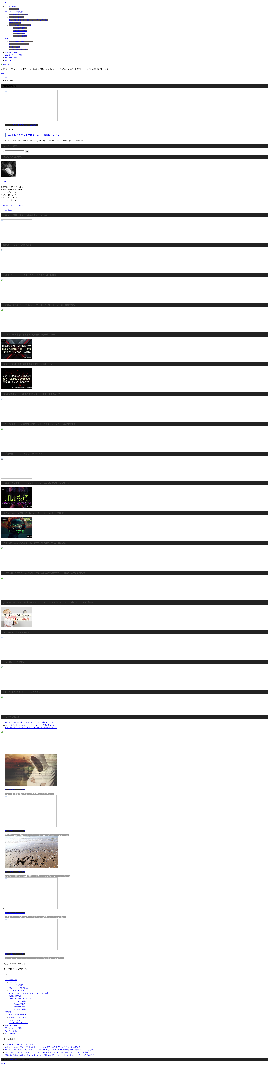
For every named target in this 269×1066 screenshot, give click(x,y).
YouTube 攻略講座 (20, 31)
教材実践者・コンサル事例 (15, 789)
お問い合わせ (10, 60)
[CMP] (16, 329)
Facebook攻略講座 (20, 36)
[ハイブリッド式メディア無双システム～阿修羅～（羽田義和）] (16, 389)
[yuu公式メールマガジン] (16, 686)
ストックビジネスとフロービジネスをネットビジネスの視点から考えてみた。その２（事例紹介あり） (43, 1047)
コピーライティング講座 (18, 14)
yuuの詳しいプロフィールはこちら (16, 206)
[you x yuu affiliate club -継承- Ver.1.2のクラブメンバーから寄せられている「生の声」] (16, 627)
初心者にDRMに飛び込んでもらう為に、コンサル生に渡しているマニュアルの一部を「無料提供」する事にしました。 (50, 1050)
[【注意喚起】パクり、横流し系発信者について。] (16, 478)
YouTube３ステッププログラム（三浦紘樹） (21, 125)
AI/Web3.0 (8, 39)
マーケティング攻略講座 (14, 12)
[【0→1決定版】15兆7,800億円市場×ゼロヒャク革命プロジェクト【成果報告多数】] (16, 448)
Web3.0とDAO (14, 47)
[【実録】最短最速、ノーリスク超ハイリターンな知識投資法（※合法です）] (16, 508)
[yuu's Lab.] (5, 65)
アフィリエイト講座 (16, 17)
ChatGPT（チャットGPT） (19, 44)
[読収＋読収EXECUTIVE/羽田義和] (16, 359)
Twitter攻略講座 (19, 33)
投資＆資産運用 (11, 52)
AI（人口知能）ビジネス (18, 49)
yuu (4, 181)
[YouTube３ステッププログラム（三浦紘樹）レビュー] (31, 120)
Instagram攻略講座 (20, 28)
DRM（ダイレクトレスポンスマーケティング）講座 (28, 20)
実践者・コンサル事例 (13, 55)
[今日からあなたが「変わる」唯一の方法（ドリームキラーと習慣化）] (16, 537)
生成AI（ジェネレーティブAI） (21, 41)
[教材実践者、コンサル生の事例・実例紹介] (16, 269)
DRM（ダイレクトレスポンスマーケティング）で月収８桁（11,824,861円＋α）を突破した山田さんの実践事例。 (47, 1052)
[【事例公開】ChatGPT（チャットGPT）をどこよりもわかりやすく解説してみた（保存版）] (16, 597)
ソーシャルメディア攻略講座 (20, 25)
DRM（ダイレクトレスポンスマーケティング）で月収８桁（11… (29, 725)
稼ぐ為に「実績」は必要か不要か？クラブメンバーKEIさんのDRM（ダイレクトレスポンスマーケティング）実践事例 (49, 1055)
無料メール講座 (11, 58)
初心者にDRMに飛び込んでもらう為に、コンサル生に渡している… (30, 722)
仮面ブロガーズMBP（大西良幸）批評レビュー (23, 1044)
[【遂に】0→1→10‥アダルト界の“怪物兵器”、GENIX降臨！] (16, 299)
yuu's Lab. (13, 1059)
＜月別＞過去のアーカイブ (11, 969)
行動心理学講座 (15, 23)
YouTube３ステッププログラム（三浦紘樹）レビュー (35, 135)
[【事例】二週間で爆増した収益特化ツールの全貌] (16, 240)
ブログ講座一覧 (11, 6)
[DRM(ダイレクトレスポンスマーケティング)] (16, 657)
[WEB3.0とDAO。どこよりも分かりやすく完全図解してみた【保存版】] (16, 567)
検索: (3, 151)
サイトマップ (14, 9)
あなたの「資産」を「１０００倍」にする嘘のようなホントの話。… (31, 728)
